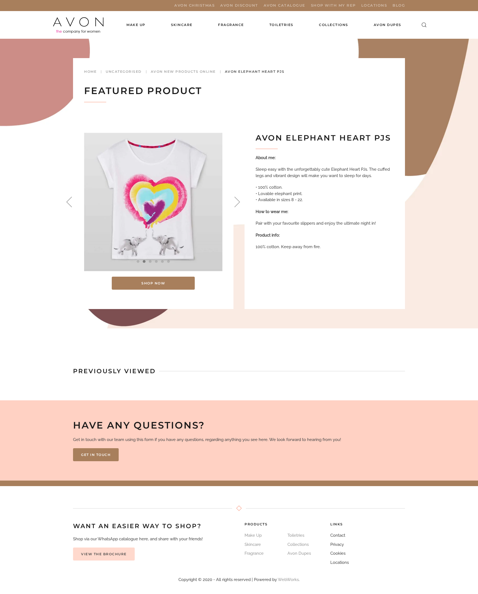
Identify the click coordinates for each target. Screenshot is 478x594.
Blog (399, 5)
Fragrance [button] (231, 25)
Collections (333, 25)
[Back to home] (78, 25)
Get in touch (96, 455)
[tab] (138, 261)
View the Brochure (104, 554)
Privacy (337, 544)
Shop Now (153, 283)
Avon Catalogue (284, 5)
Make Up (253, 535)
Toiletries (295, 535)
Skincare (253, 544)
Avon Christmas (194, 5)
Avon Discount (239, 5)
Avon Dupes (387, 25)
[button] (424, 25)
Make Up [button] (136, 25)
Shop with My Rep (333, 5)
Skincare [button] (182, 25)
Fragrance (254, 553)
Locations (374, 5)
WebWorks (288, 579)
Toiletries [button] (281, 25)
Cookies (337, 553)
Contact (337, 535)
